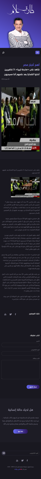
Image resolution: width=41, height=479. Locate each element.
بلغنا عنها (20, 431)
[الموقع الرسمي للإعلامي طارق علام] (20, 9)
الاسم (38, 341)
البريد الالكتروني (35, 350)
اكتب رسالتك (36, 358)
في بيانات (17, 469)
